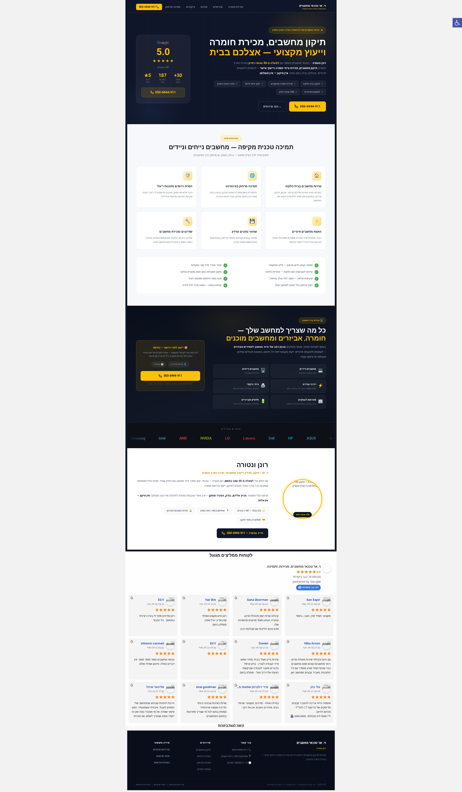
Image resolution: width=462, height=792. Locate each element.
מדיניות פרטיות (161, 750)
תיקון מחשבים (203, 750)
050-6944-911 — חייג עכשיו (245, 533)
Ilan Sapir (313, 600)
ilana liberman (257, 600)
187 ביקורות (163, 67)
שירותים (218, 7)
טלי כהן (315, 687)
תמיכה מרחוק (172, 7)
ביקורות (190, 7)
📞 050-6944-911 (149, 7)
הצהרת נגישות (162, 763)
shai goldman (206, 687)
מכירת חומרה (235, 7)
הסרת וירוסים (204, 756)
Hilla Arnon (312, 643)
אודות (204, 7)
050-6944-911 (310, 106)
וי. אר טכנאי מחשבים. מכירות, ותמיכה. (293, 566)
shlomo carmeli (152, 643)
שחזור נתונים (204, 769)
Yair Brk (210, 600)
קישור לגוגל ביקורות (231, 725)
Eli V (161, 600)
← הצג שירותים (272, 106)
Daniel (263, 643)
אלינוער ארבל (155, 687)
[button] (457, 22)
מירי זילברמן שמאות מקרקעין (252, 687)
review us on (310, 587)
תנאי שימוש (163, 756)
